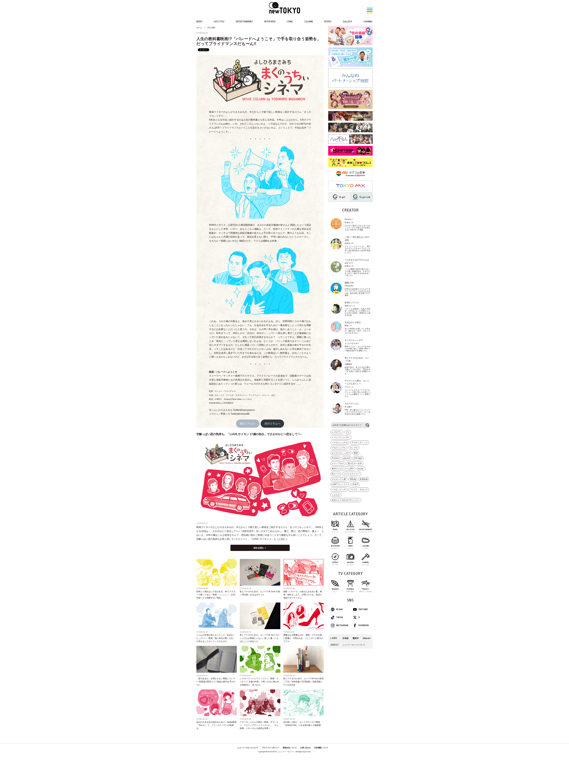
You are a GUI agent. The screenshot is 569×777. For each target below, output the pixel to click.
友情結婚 (364, 479)
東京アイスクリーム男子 (343, 469)
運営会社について (290, 748)
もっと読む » (280, 539)
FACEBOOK (363, 625)
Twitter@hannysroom (244, 410)
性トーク (336, 474)
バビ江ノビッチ (339, 489)
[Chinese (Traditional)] (356, 638)
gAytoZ (346, 458)
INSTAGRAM (342, 625)
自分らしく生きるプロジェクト (346, 500)
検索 (367, 425)
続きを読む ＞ (260, 548)
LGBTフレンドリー (340, 484)
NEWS (199, 21)
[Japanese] (345, 638)
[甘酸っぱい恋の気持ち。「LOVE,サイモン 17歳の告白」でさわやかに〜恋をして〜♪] (260, 479)
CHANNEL (368, 21)
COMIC (290, 21)
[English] (366, 638)
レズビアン (337, 432)
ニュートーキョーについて (353, 645)
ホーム (199, 28)
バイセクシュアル (340, 442)
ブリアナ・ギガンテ (359, 489)
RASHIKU (335, 590)
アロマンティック (360, 442)
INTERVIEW (269, 21)
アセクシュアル (339, 448)
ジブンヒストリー (352, 474)
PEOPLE (327, 21)
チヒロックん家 (339, 479)
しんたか (336, 495)
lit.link (339, 609)
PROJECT (365, 590)
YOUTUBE (363, 609)
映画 (356, 453)
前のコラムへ (248, 423)
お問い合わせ (305, 748)
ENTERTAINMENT (244, 21)
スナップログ (338, 463)
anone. (361, 469)
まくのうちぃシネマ (341, 453)
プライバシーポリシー (270, 748)
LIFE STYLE (219, 21)
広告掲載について (321, 748)
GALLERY (347, 21)
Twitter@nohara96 (240, 414)
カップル (354, 448)
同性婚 (353, 479)
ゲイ (348, 432)
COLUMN (308, 21)
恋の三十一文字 (355, 463)
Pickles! (335, 458)
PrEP (355, 484)
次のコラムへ (272, 423)
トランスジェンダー (341, 437)
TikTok (339, 617)
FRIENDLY (350, 590)
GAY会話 (358, 458)
